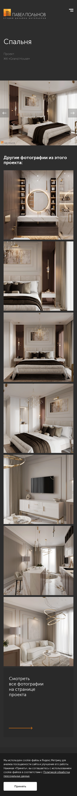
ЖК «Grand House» (17, 58)
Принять (20, 786)
